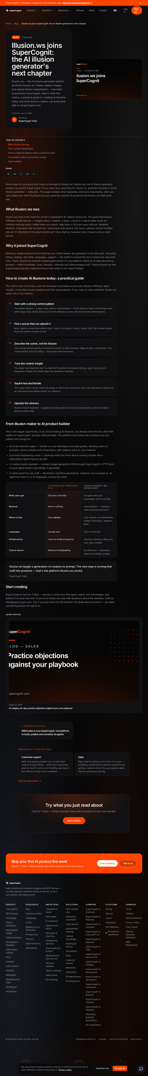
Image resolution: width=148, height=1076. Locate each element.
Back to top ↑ (136, 1039)
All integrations (73, 981)
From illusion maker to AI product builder (27, 157)
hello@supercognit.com (86, 1039)
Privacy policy (65, 1069)
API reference (112, 927)
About (92, 10)
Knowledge (11, 918)
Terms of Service (134, 918)
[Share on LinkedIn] (14, 174)
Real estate (51, 916)
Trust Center (131, 927)
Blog (16, 23)
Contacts (10, 961)
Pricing (109, 909)
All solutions (71, 951)
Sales (68, 955)
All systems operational (113, 933)
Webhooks (11, 975)
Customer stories (34, 913)
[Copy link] (33, 174)
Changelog (31, 918)
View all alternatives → (29, 781)
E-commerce (52, 921)
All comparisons (93, 1025)
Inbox (8, 957)
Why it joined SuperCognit (20, 148)
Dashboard (111, 922)
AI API (29, 922)
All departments (73, 976)
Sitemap (102, 1039)
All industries (52, 979)
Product (30, 10)
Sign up (136, 10)
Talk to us (128, 863)
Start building (74, 820)
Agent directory (33, 943)
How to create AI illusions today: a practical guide (31, 153)
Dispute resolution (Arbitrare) (131, 934)
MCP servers (12, 913)
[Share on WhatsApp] (21, 174)
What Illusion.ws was (18, 144)
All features (11, 991)
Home (8, 23)
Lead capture (12, 966)
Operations (71, 972)
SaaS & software (53, 970)
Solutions (46, 10)
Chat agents (11, 909)
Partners (80, 10)
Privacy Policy (132, 922)
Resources (63, 10)
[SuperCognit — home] (13, 10)
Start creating (14, 161)
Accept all (120, 1068)
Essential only (102, 1068)
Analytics (10, 970)
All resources (32, 934)
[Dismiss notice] (140, 3)
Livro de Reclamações (118, 1039)
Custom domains (14, 937)
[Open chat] (141, 1069)
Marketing (70, 967)
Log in (125, 10)
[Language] (116, 10)
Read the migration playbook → (77, 3)
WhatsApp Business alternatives (91, 1017)
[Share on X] (8, 174)
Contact (103, 10)
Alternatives (31, 948)
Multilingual (11, 987)
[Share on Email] (27, 174)
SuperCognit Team (28, 121)
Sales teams (51, 975)
